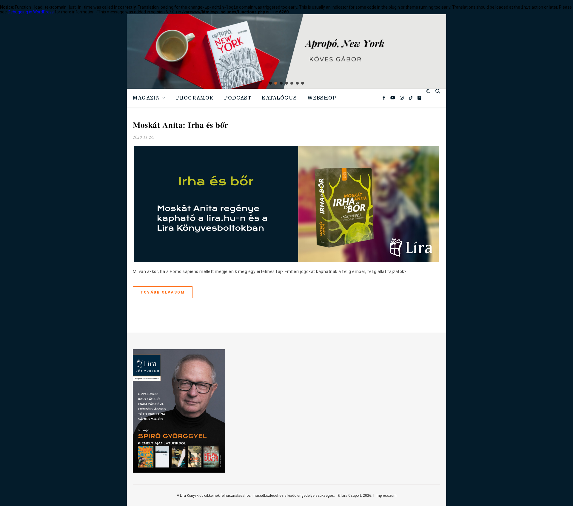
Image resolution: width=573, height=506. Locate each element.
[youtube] (393, 97)
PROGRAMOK (195, 98)
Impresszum (386, 495)
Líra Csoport (351, 495)
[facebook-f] (384, 97)
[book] (419, 97)
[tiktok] (411, 97)
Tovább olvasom (163, 292)
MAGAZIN (146, 98)
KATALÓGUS (279, 98)
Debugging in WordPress (31, 12)
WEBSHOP (321, 98)
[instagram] (402, 97)
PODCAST (237, 98)
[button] (286, 51)
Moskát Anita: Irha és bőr (180, 125)
